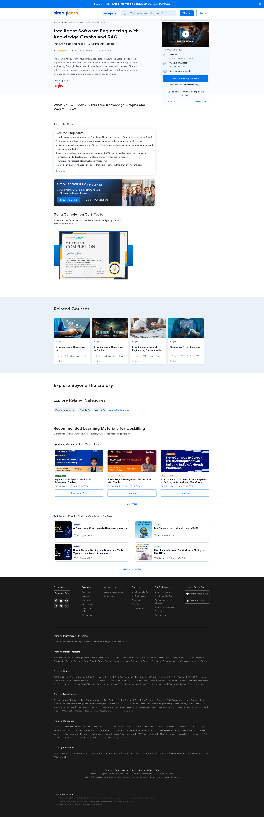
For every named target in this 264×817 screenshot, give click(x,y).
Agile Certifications (145, 726)
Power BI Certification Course (125, 684)
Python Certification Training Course (186, 684)
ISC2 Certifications (101, 734)
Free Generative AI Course (66, 700)
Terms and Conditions (115, 770)
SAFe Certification (118, 680)
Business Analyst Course (125, 661)
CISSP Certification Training (142, 680)
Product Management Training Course (71, 641)
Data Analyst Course (102, 657)
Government (160, 615)
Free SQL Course (127, 711)
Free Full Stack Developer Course (100, 711)
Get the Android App (198, 594)
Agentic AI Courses (189, 726)
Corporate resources (164, 607)
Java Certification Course (154, 684)
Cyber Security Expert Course (97, 661)
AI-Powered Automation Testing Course (159, 661)
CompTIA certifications (189, 734)
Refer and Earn (62, 593)
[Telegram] (61, 606)
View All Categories (119, 410)
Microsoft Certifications (75, 737)
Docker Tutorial (148, 753)
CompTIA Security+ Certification (69, 680)
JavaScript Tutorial (79, 753)
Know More (132, 493)
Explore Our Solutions (97, 199)
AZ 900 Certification (197, 677)
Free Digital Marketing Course (141, 707)
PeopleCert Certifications (111, 730)
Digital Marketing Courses (115, 737)
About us (86, 592)
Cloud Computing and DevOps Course (110, 641)
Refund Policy (153, 770)
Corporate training (163, 592)
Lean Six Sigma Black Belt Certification (90, 684)
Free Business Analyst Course (118, 700)
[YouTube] (66, 600)
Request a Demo (68, 199)
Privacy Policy (136, 770)
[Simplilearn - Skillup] (66, 13)
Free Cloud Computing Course (155, 703)
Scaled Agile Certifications (76, 734)
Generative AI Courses (123, 726)
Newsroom (86, 600)
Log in (203, 13)
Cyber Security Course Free (186, 703)
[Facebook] (56, 600)
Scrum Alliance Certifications (140, 730)
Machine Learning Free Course (192, 707)
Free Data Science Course (112, 707)
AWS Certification (157, 677)
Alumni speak (87, 604)
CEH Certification (177, 677)
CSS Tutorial (60, 757)
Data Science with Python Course (130, 677)
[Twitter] (61, 600)
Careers (85, 596)
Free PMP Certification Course (68, 711)
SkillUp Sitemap (139, 596)
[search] (125, 13)
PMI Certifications (167, 734)
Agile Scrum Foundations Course (182, 700)
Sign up (187, 13)
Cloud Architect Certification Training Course (163, 657)
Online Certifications (167, 726)
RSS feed (136, 604)
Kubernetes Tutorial (180, 753)
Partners (158, 611)
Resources (136, 600)
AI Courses (95, 737)
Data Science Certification (127, 657)
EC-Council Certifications (85, 730)
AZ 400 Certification (97, 680)
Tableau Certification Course (171, 680)
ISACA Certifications (146, 734)
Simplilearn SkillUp (140, 592)
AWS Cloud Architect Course (193, 661)
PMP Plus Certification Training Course (71, 657)
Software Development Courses (171, 730)
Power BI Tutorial (200, 753)
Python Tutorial (61, 753)
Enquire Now (200, 101)
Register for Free (79, 493)
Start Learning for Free (186, 78)
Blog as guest (110, 596)
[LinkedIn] (56, 606)
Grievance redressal (86, 609)
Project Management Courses (67, 726)
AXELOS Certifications (123, 734)
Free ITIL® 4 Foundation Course (149, 700)
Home (56, 22)
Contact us (87, 615)
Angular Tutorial (113, 753)
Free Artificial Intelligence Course (99, 703)
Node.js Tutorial (130, 753)
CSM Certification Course (100, 677)
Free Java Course (166, 707)
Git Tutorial (163, 753)
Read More (60, 171)
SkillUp (63, 22)
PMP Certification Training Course (69, 677)
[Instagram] (66, 606)
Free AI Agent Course (91, 700)
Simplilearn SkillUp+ (163, 596)
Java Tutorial (97, 753)
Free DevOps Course (87, 707)
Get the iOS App (198, 600)
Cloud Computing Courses (96, 726)
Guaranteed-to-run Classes (163, 601)
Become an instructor (113, 592)
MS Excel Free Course (128, 703)
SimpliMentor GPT (140, 608)
